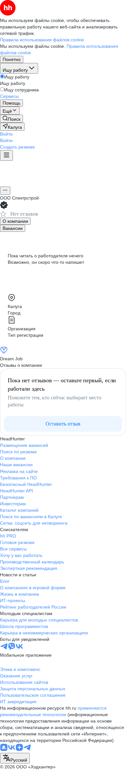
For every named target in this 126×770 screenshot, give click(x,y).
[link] (11, 119)
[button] (6, 134)
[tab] (15, 221)
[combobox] (15, 758)
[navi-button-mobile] (6, 155)
